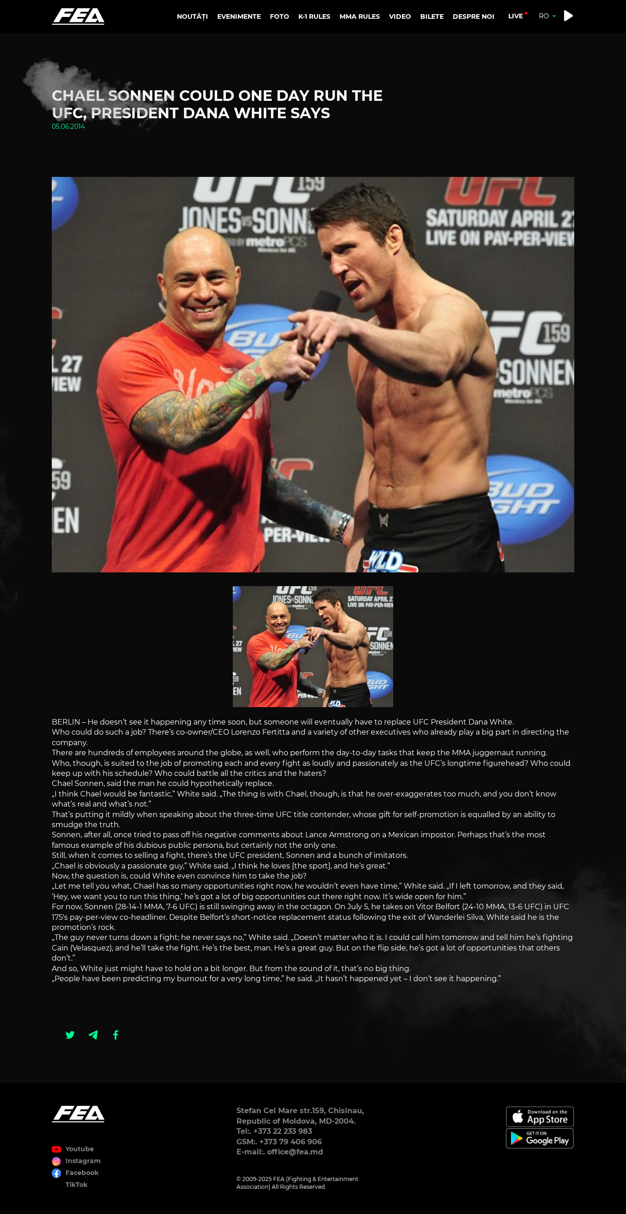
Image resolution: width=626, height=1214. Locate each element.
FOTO (279, 16)
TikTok (77, 1185)
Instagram (83, 1161)
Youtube (80, 1149)
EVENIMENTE (239, 16)
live (515, 16)
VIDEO (400, 16)
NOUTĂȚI (192, 16)
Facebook (82, 1173)
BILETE (432, 16)
